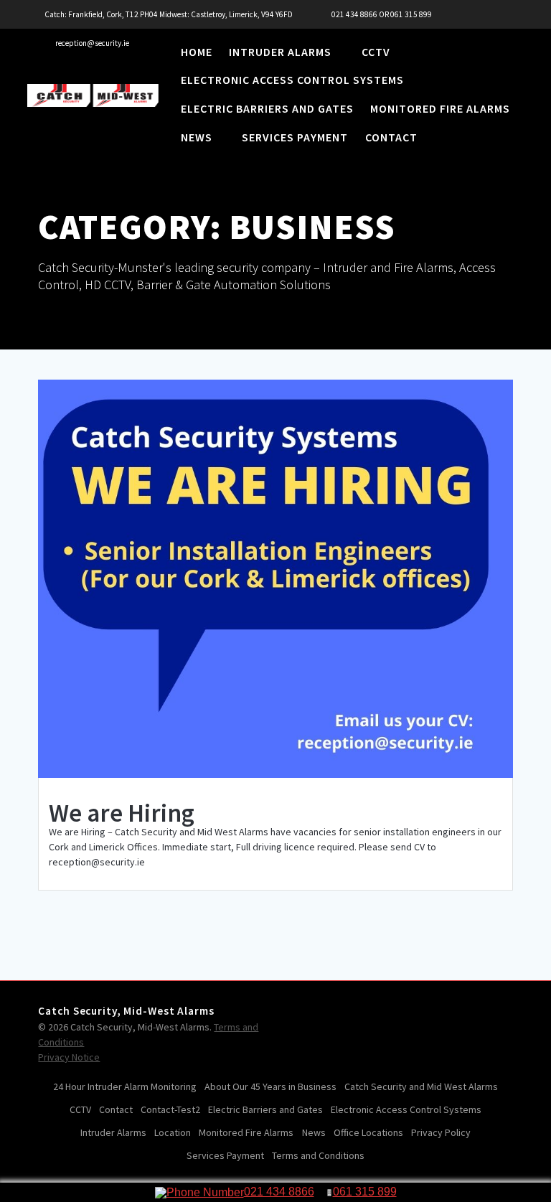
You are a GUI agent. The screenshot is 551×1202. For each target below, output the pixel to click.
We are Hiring (121, 813)
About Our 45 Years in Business (270, 1086)
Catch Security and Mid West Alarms (421, 1086)
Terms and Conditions (318, 1155)
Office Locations (368, 1132)
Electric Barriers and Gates (267, 110)
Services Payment (295, 138)
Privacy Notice (69, 1057)
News (196, 138)
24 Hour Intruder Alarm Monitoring (125, 1086)
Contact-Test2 (170, 1109)
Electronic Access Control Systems (292, 81)
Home (196, 53)
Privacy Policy (441, 1132)
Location (172, 1132)
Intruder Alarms (280, 53)
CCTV (376, 53)
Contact (391, 138)
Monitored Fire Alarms (440, 110)
